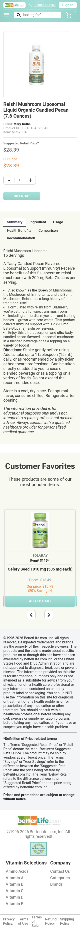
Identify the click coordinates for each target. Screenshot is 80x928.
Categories (60, 877)
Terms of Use (23, 921)
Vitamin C (15, 890)
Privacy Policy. (9, 921)
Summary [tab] (14, 222)
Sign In (67, 5)
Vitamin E (14, 903)
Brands (56, 884)
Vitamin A (15, 877)
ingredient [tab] (38, 222)
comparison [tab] (48, 230)
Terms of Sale (37, 921)
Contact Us (60, 871)
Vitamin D (15, 897)
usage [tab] (58, 222)
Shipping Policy (67, 921)
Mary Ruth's (22, 124)
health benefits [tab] (19, 230)
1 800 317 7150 (45, 5)
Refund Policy (51, 921)
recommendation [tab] (21, 238)
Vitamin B (14, 884)
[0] (69, 15)
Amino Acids (17, 871)
